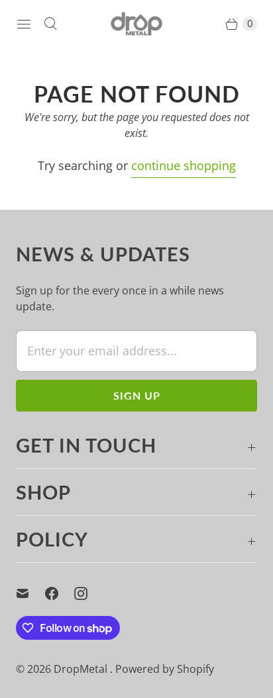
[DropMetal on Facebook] (59, 593)
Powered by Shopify (164, 669)
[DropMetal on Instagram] (88, 593)
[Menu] (24, 24)
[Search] (50, 24)
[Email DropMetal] (30, 593)
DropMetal (82, 669)
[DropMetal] (136, 24)
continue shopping (183, 165)
